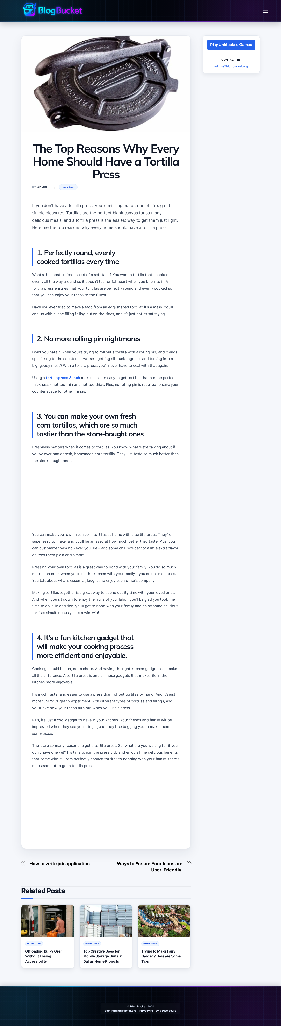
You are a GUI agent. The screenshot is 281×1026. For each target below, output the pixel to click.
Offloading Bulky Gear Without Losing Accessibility (43, 956)
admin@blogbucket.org (231, 66)
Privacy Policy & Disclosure (157, 1010)
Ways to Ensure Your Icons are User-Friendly (149, 866)
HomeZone (68, 187)
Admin (42, 187)
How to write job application (59, 863)
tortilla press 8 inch (63, 377)
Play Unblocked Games (231, 44)
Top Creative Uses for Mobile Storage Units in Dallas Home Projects (102, 956)
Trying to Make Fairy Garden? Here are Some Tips (161, 956)
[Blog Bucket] (52, 9)
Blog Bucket (138, 1006)
